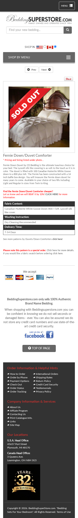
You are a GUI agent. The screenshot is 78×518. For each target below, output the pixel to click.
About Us (15, 407)
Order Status (17, 388)
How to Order (17, 374)
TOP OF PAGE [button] (40, 348)
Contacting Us (18, 414)
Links (13, 421)
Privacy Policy (43, 391)
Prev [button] (33, 69)
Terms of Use (64, 512)
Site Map (15, 425)
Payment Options (19, 381)
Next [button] (44, 69)
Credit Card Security (47, 384)
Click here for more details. (60, 250)
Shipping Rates (44, 377)
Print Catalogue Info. (21, 418)
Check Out (16, 384)
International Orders (47, 374)
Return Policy (43, 381)
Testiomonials (43, 388)
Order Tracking (18, 391)
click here (57, 239)
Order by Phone (18, 377)
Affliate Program (19, 410)
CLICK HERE (51, 194)
